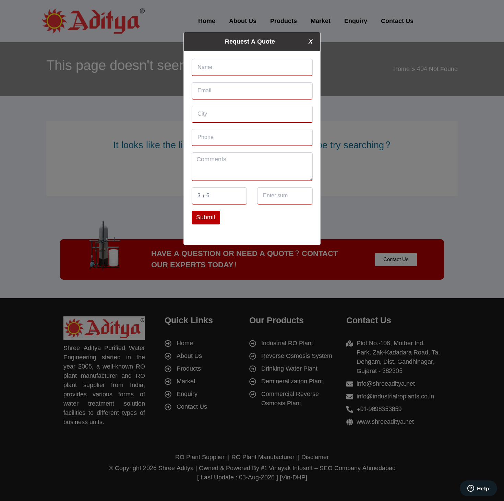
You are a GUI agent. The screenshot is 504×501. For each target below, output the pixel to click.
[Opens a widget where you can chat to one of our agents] (478, 489)
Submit (205, 217)
